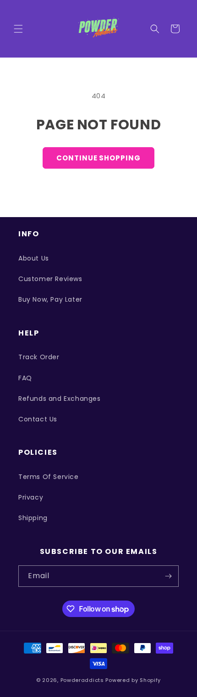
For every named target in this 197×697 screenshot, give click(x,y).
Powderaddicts (82, 680)
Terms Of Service (48, 476)
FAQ (25, 378)
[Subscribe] (168, 576)
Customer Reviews (50, 278)
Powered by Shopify (133, 680)
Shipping (33, 517)
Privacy (30, 497)
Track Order (39, 357)
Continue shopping (98, 158)
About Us (33, 258)
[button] (18, 29)
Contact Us (37, 419)
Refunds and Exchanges (59, 398)
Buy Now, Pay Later (50, 299)
